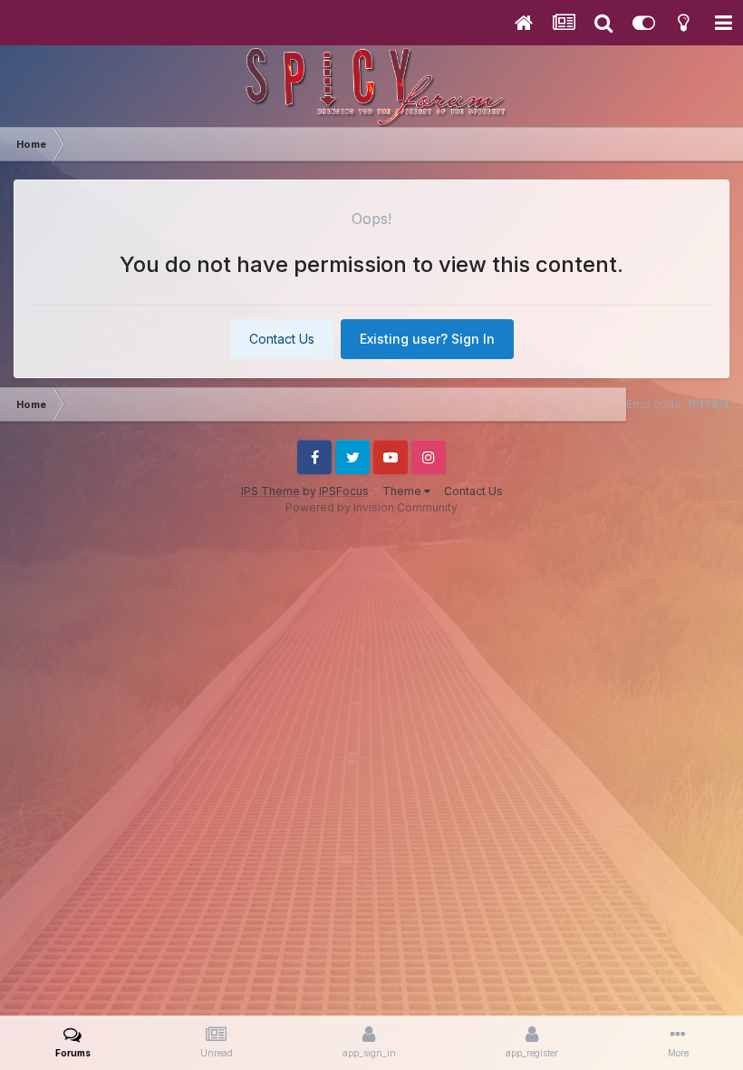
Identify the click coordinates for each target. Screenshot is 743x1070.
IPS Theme (270, 491)
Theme (403, 491)
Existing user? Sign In (427, 338)
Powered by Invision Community (371, 507)
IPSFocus (344, 491)
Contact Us (281, 338)
